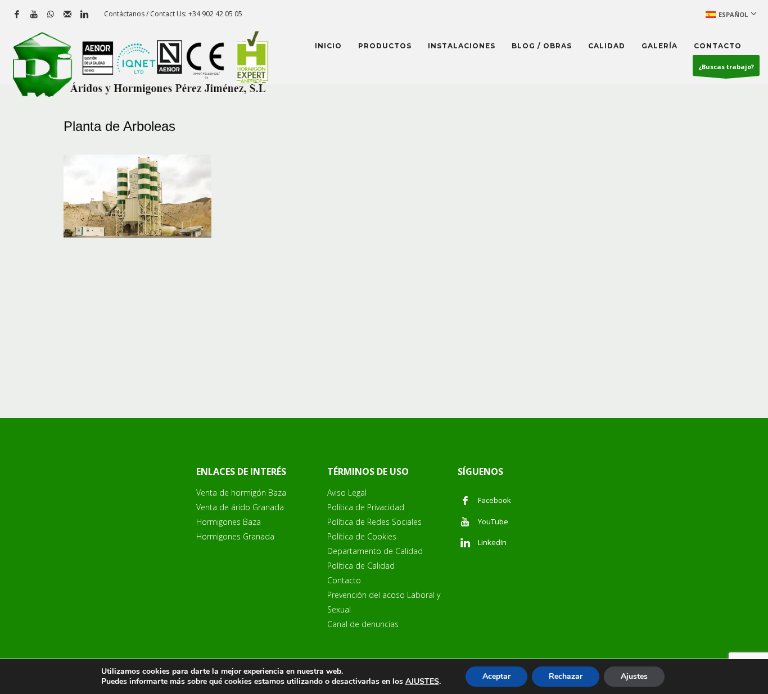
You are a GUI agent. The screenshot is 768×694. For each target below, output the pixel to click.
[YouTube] (33, 14)
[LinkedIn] (84, 14)
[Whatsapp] (50, 14)
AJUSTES (422, 682)
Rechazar (565, 676)
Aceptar (496, 676)
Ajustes (634, 676)
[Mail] (67, 14)
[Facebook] (16, 14)
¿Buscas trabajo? (726, 66)
